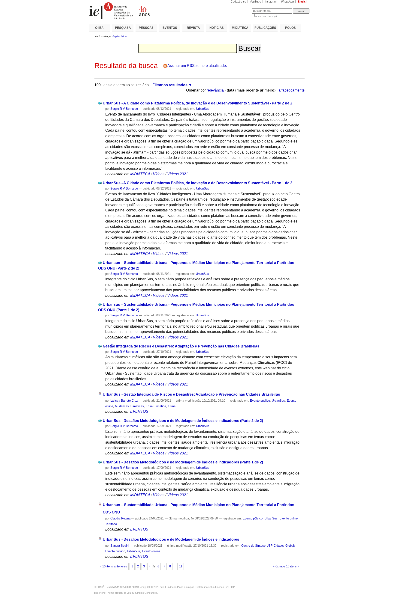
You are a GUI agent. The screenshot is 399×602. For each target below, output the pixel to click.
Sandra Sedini (119, 545)
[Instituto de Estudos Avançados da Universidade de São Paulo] (144, 10)
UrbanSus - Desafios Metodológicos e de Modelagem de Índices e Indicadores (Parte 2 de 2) (183, 421)
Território (111, 524)
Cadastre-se (238, 1)
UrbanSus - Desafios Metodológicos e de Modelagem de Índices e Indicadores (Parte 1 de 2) (183, 462)
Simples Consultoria (146, 592)
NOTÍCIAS (216, 28)
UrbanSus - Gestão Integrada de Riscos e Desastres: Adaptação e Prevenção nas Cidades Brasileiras (191, 394)
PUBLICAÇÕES (265, 28)
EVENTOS (170, 28)
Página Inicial (119, 36)
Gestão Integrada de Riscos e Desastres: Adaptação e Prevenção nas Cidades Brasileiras (181, 346)
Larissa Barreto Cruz (124, 400)
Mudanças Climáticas (129, 406)
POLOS (290, 28)
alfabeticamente (291, 90)
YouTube (255, 1)
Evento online (288, 518)
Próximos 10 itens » (285, 566)
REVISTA (193, 28)
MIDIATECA (240, 28)
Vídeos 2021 (177, 174)
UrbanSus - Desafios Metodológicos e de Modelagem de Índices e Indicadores (171, 539)
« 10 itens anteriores (113, 566)
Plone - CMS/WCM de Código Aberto (118, 586)
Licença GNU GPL (225, 586)
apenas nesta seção (266, 16)
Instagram (271, 1)
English (302, 1)
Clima (171, 406)
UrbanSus (202, 108)
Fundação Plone (174, 586)
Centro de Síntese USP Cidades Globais (268, 545)
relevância (215, 90)
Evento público (260, 400)
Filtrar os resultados (169, 85)
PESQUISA (123, 28)
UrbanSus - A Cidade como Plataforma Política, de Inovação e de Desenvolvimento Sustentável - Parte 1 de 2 (197, 183)
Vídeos (158, 174)
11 (180, 566)
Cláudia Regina (120, 518)
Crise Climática (156, 406)
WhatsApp (287, 1)
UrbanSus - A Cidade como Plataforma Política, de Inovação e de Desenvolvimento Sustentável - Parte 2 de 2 (197, 103)
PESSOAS (146, 28)
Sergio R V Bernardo (124, 108)
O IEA (99, 28)
